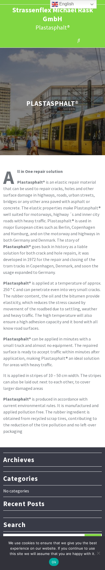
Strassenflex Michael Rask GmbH (52, 14)
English (66, 4)
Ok (54, 562)
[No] (98, 553)
